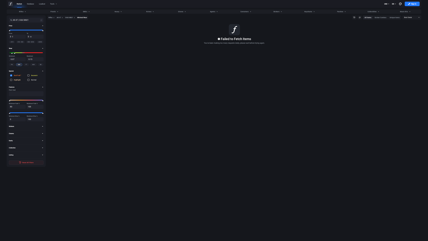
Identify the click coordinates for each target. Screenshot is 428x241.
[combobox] (386, 4)
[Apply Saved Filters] (354, 18)
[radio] (22, 11)
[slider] (9, 30)
